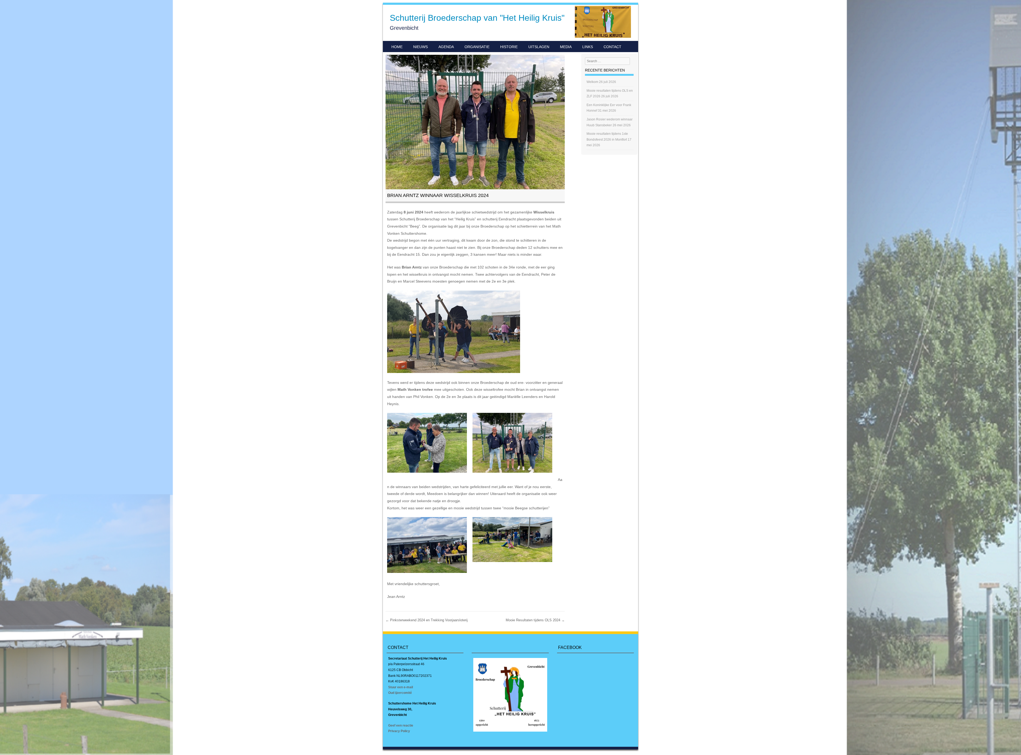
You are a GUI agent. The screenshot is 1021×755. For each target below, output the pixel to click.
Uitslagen (538, 47)
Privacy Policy (399, 731)
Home (397, 47)
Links (587, 47)
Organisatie (477, 47)
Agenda (446, 47)
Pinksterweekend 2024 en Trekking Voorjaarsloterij (427, 620)
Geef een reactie (400, 725)
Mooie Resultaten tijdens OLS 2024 (535, 620)
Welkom (592, 82)
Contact (612, 47)
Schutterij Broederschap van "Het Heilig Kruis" (477, 18)
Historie (509, 47)
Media (566, 47)
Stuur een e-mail (400, 687)
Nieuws (420, 47)
